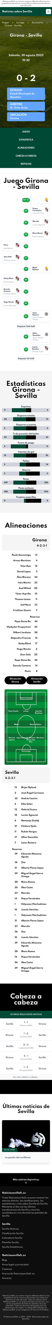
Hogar (5, 23)
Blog (4, 1260)
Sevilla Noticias (10, 1229)
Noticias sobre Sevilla (17, 11)
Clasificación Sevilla (12, 1233)
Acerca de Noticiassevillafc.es (18, 1274)
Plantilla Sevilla (10, 1242)
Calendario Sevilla (12, 1238)
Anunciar (7, 1278)
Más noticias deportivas (26, 1180)
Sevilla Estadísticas (12, 1247)
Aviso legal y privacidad (15, 1265)
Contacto (7, 1269)
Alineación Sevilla (37, 680)
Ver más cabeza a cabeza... (26, 1077)
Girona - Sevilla (13, 26)
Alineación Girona (15, 680)
